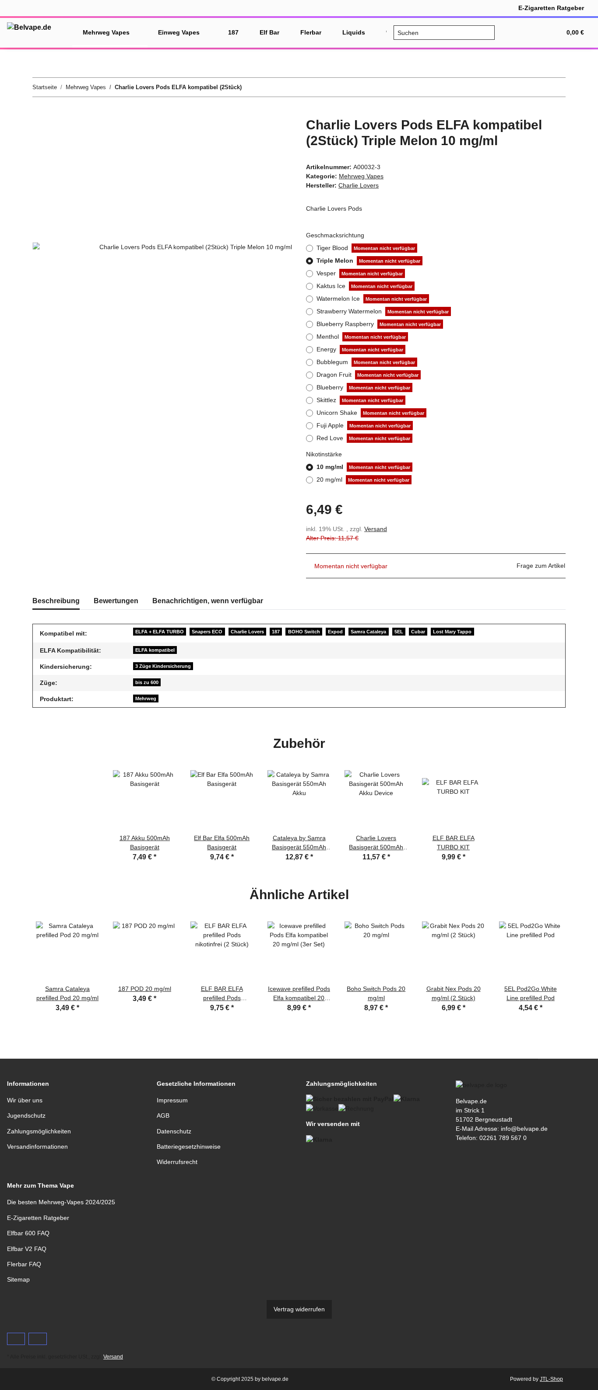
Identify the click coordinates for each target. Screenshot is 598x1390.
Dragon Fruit (368, 374)
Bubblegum (366, 361)
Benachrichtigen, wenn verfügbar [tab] (207, 601)
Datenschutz (174, 1131)
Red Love (363, 437)
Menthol (361, 336)
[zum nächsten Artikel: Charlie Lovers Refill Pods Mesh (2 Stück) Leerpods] (556, 87)
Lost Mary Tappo (452, 631)
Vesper (360, 273)
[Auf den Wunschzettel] (273, 133)
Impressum (172, 1100)
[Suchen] (487, 32)
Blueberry (363, 387)
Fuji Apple (364, 425)
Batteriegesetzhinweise (189, 1146)
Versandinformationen (37, 1146)
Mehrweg (145, 698)
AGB (163, 1115)
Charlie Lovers (247, 631)
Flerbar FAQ (24, 1264)
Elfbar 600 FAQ (28, 1233)
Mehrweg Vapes (361, 176)
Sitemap (18, 1279)
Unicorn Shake (370, 412)
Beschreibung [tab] (56, 601)
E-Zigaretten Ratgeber (551, 7)
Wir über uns (24, 1100)
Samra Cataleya (368, 631)
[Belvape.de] (29, 27)
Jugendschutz (26, 1115)
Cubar (418, 631)
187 (276, 631)
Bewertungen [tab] (116, 601)
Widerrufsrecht (177, 1161)
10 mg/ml (363, 466)
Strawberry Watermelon (383, 311)
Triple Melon (368, 260)
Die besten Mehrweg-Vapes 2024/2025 (61, 1202)
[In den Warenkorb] (39, 112)
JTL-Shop (551, 1379)
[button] (512, 32)
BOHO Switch (304, 631)
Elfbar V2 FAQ (26, 1248)
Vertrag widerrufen (299, 1309)
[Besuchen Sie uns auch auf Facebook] (16, 1339)
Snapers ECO (207, 631)
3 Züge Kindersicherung (163, 666)
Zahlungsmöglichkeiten (39, 1131)
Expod (335, 631)
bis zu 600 (146, 682)
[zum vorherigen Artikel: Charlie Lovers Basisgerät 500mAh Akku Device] (537, 87)
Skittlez (360, 399)
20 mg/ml (363, 479)
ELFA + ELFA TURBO (159, 631)
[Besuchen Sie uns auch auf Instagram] (37, 1339)
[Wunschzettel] (533, 32)
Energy (360, 349)
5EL (398, 631)
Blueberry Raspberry (379, 323)
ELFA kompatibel (155, 650)
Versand (375, 528)
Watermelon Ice (372, 298)
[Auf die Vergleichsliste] (250, 133)
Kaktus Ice (364, 285)
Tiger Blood (366, 247)
